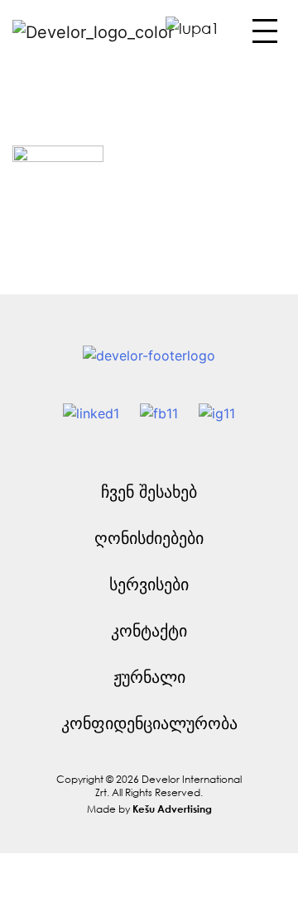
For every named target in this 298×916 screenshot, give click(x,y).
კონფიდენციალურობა (149, 722)
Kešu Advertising (172, 808)
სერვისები (149, 584)
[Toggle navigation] (263, 35)
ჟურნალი (149, 676)
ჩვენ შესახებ (149, 491)
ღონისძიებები (149, 537)
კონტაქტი (149, 630)
